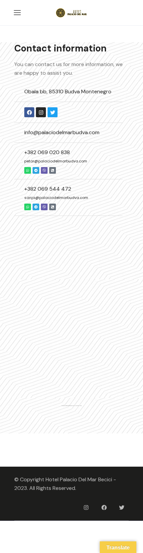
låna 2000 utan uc (79, 405)
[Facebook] (104, 507)
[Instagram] (41, 112)
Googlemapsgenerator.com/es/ (70, 405)
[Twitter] (53, 112)
